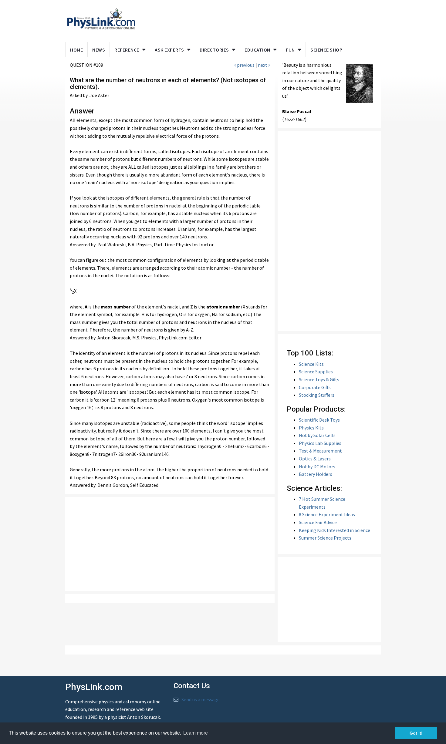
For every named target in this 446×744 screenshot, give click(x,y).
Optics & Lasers (315, 459)
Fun (290, 50)
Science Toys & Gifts (319, 379)
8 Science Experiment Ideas (327, 514)
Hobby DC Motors (317, 466)
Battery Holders (315, 474)
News (98, 50)
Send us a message (200, 699)
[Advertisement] (257, 19)
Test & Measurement (320, 451)
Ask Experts (169, 50)
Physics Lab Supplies (320, 443)
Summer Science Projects (325, 538)
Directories (214, 50)
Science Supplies (316, 372)
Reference (126, 50)
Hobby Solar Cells (317, 435)
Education (257, 50)
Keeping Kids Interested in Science (334, 530)
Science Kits (311, 364)
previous (245, 65)
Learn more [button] (195, 733)
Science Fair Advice (318, 522)
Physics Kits (311, 428)
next (263, 65)
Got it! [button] (416, 733)
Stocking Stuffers (316, 395)
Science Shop (326, 50)
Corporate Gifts (315, 387)
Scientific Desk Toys (319, 420)
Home (76, 50)
